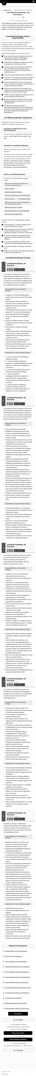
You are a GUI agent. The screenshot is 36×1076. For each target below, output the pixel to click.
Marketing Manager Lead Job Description (16, 951)
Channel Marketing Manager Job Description (17, 972)
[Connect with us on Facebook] (2, 1074)
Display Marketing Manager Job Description (16, 982)
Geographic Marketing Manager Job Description (18, 987)
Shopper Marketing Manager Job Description (17, 1008)
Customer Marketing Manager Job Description (17, 977)
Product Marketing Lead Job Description (16, 961)
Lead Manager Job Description (13, 998)
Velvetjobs (4, 2)
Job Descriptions (7, 10)
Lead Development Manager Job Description (17, 992)
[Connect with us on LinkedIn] (7, 1074)
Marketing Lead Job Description (13, 956)
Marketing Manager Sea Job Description (16, 1003)
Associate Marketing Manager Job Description (17, 966)
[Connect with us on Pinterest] (4, 1074)
